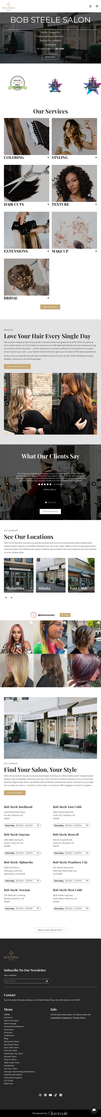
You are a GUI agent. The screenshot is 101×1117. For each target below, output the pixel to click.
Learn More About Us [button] (17, 366)
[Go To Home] (8, 6)
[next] (94, 404)
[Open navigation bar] (97, 6)
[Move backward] (6, 597)
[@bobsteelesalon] (33, 615)
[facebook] (60, 1095)
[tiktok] (55, 1095)
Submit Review (50, 511)
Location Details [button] (15, 793)
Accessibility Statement (61, 1017)
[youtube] (50, 1095)
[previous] (7, 404)
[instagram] (40, 1095)
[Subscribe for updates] (46, 981)
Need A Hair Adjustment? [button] (50, 930)
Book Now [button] (50, 57)
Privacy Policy (79, 1017)
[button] (92, 6)
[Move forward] (11, 597)
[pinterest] (45, 1095)
